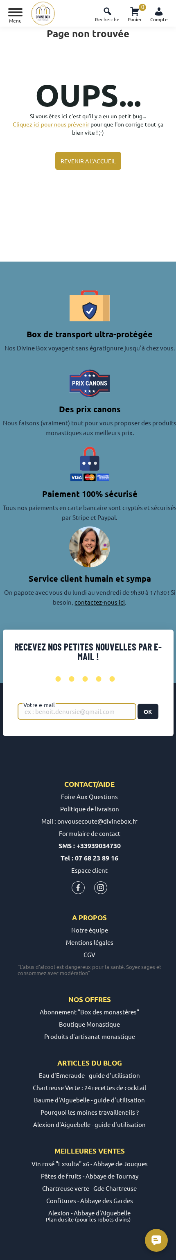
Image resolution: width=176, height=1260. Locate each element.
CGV (89, 954)
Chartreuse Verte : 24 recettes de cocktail (89, 1087)
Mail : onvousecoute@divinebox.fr (89, 821)
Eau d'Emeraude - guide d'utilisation (89, 1075)
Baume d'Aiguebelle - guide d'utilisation (89, 1100)
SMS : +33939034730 (90, 845)
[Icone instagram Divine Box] (100, 889)
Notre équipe (89, 930)
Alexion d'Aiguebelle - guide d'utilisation (89, 1124)
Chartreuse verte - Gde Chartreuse (89, 1188)
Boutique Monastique (89, 1024)
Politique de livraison (89, 809)
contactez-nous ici (99, 602)
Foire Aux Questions (89, 796)
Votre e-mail (39, 704)
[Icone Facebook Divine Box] (78, 889)
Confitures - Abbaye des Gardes (89, 1200)
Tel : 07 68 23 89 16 (89, 858)
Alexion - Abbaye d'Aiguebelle (89, 1213)
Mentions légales (89, 942)
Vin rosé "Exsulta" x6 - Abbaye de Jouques (90, 1163)
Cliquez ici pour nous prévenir (51, 124)
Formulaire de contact (89, 833)
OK (148, 711)
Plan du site (60, 1219)
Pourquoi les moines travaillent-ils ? (90, 1112)
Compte (159, 19)
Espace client (89, 870)
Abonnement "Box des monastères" (89, 1012)
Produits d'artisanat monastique (89, 1036)
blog (112, 1063)
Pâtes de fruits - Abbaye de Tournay (89, 1176)
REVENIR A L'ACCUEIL (88, 161)
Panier (135, 13)
